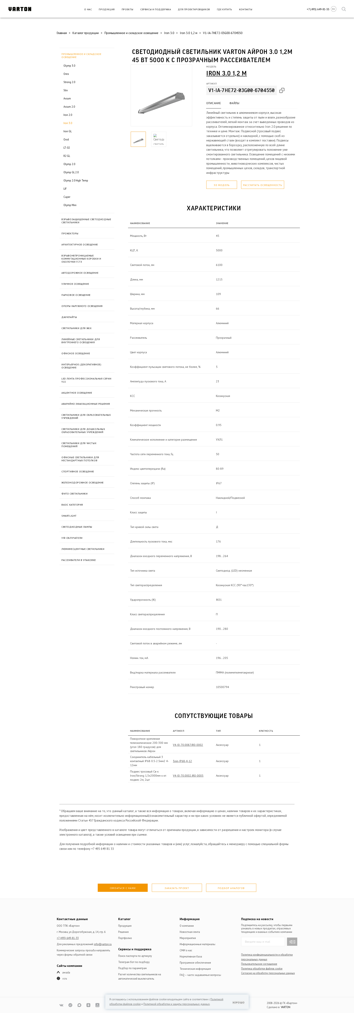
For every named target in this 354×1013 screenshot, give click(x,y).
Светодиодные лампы (76, 526)
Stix (66, 90)
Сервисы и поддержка (155, 9)
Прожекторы (69, 233)
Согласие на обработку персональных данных (268, 973)
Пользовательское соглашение (259, 963)
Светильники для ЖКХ (76, 328)
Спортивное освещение (77, 471)
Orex (66, 74)
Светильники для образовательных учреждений (86, 416)
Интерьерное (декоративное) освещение (81, 366)
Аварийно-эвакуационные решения (85, 403)
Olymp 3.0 (69, 65)
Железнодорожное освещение (82, 482)
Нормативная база (191, 956)
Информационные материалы (197, 944)
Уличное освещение (75, 283)
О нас (88, 9)
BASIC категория (72, 504)
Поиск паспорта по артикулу (135, 956)
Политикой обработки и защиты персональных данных (176, 1004)
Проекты (127, 9)
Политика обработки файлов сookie (262, 968)
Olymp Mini (70, 205)
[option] (161, 95)
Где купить (224, 9)
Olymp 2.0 (69, 164)
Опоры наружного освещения (82, 306)
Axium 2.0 (69, 106)
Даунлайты (69, 317)
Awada (66, 972)
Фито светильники (74, 493)
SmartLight (69, 515)
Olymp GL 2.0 (71, 172)
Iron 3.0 (68, 123)
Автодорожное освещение (79, 272)
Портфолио (125, 938)
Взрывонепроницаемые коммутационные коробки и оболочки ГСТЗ (81, 258)
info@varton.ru (103, 944)
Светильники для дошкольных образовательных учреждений (83, 430)
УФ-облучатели (72, 537)
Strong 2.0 (69, 82)
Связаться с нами (123, 888)
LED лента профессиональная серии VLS (86, 380)
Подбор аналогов (231, 888)
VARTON (285, 1007)
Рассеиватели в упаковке (78, 560)
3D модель (222, 185)
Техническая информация (195, 969)
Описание (213, 103)
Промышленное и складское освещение (81, 55)
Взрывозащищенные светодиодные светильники (86, 221)
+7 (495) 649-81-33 (68, 938)
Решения (123, 932)
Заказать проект (177, 888)
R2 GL (67, 156)
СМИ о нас (186, 950)
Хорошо (239, 1002)
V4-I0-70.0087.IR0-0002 (188, 745)
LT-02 (67, 147)
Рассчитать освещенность (262, 185)
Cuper (67, 197)
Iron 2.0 (68, 115)
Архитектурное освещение (79, 244)
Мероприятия (188, 938)
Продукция (107, 9)
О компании (187, 926)
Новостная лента (190, 932)
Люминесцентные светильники (82, 548)
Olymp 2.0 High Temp (76, 180)
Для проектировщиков (194, 9)
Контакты (245, 9)
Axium (67, 98)
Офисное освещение (75, 353)
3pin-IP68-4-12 (182, 761)
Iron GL (68, 131)
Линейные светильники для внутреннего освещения (80, 341)
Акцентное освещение (76, 392)
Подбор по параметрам (132, 968)
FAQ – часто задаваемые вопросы (200, 975)
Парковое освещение (76, 294)
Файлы (234, 103)
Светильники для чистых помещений (78, 445)
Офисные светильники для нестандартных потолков (80, 459)
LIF (65, 188)
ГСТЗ (64, 978)
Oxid (66, 139)
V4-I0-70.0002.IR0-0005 (188, 775)
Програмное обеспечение (195, 962)
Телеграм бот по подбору (134, 962)
